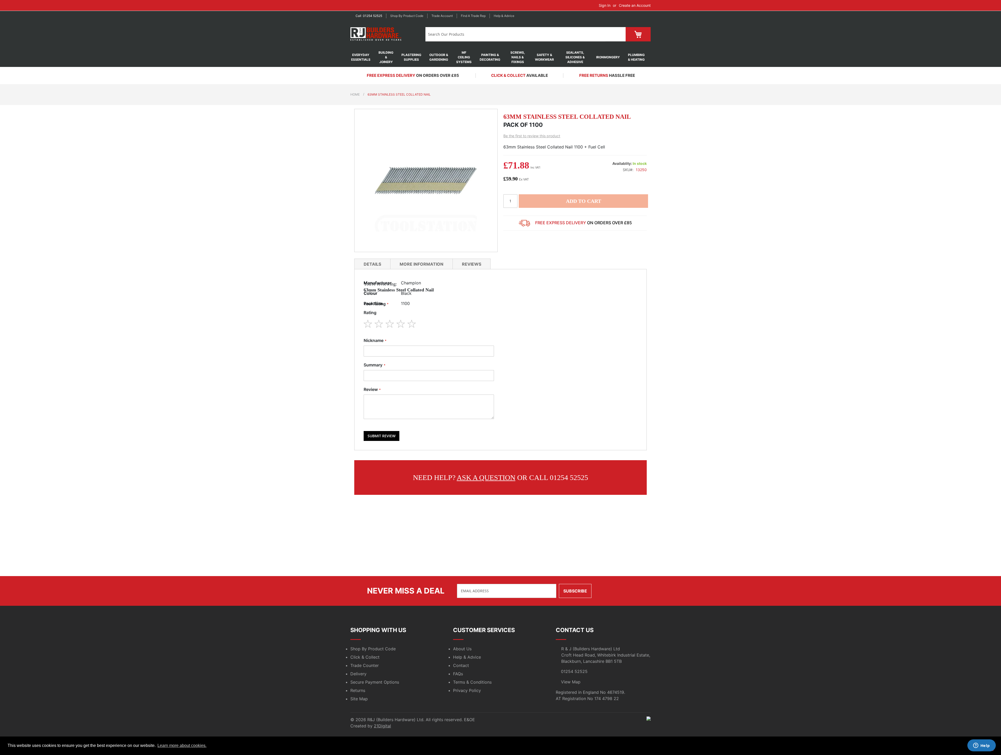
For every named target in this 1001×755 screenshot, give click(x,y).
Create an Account (635, 5)
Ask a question (486, 477)
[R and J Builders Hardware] (376, 34)
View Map (571, 681)
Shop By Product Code (373, 648)
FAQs (458, 673)
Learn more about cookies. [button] (181, 745)
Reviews (471, 264)
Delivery (358, 673)
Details (372, 264)
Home (355, 94)
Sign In (605, 5)
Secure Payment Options (374, 682)
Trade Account (442, 16)
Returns (357, 690)
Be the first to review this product (531, 136)
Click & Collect (365, 657)
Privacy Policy (467, 690)
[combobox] (515, 34)
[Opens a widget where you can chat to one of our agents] (981, 745)
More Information (421, 264)
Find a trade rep (473, 16)
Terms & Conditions (472, 682)
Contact (461, 665)
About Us (462, 648)
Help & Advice (504, 16)
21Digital (382, 725)
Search (616, 34)
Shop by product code (406, 16)
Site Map (359, 698)
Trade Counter (364, 665)
